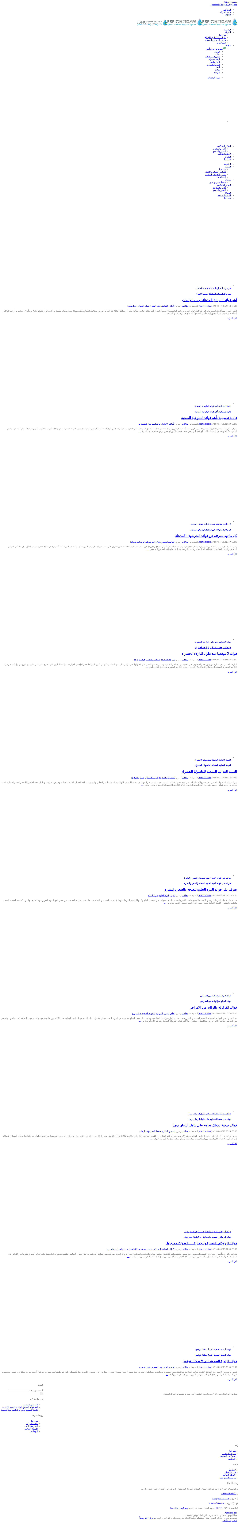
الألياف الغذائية (168, 306)
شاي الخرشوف (153, 542)
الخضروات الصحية (160, 1367)
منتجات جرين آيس (214, 49)
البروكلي (157, 1249)
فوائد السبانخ (143, 306)
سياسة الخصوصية (228, 1477)
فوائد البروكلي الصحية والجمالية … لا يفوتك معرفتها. (207, 1231)
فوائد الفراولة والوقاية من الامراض (215, 995)
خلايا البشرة (155, 306)
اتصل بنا (232, 1470)
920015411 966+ (228, 1493)
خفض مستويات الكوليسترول (139, 1249)
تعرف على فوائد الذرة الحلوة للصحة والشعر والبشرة (207, 878)
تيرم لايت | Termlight (179, 1508)
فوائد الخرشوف (138, 542)
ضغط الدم (156, 1131)
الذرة (173, 895)
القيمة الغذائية (151, 777)
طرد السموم (145, 1367)
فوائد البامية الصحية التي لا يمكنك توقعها (213, 1349)
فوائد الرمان (144, 1131)
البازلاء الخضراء (168, 659)
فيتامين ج (136, 1013)
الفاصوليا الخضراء (167, 777)
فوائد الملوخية (154, 424)
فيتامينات (132, 306)
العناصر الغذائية (153, 659)
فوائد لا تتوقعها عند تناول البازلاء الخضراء (213, 642)
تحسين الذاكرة (168, 1131)
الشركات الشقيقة (228, 1456)
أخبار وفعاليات (31, 1426)
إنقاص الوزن (169, 1013)
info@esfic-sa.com (220, 1498)
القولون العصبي (168, 542)
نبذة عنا (34, 1421)
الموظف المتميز (30, 1405)
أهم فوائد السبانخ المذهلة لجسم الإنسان (213, 288)
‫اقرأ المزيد (232, 318)
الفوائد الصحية (148, 1013)
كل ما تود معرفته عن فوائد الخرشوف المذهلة (210, 524)
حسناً (141, 1518)
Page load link (231, 1513)
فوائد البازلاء (139, 659)
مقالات (185, 306)
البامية (172, 1367)
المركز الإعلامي (229, 1453)
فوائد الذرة (153, 895)
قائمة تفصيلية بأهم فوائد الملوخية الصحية (213, 406)
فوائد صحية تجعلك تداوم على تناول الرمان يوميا (210, 1113)
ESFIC (219, 1508)
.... (165, 313)
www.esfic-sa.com (217, 1503)
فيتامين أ (121, 1249)
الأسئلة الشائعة (31, 1429)
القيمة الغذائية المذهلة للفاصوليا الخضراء (213, 760)
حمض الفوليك (138, 777)
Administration (204, 306)
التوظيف (34, 1431)
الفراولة (159, 1013)
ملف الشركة (32, 1423)
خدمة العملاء (230, 1472)
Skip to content (230, 2)
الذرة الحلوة (164, 895)
